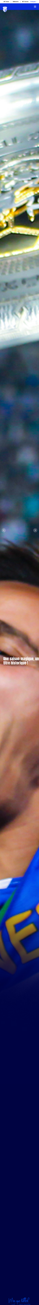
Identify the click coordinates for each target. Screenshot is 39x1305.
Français (33, 1)
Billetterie (16, 1)
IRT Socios (25, 1)
